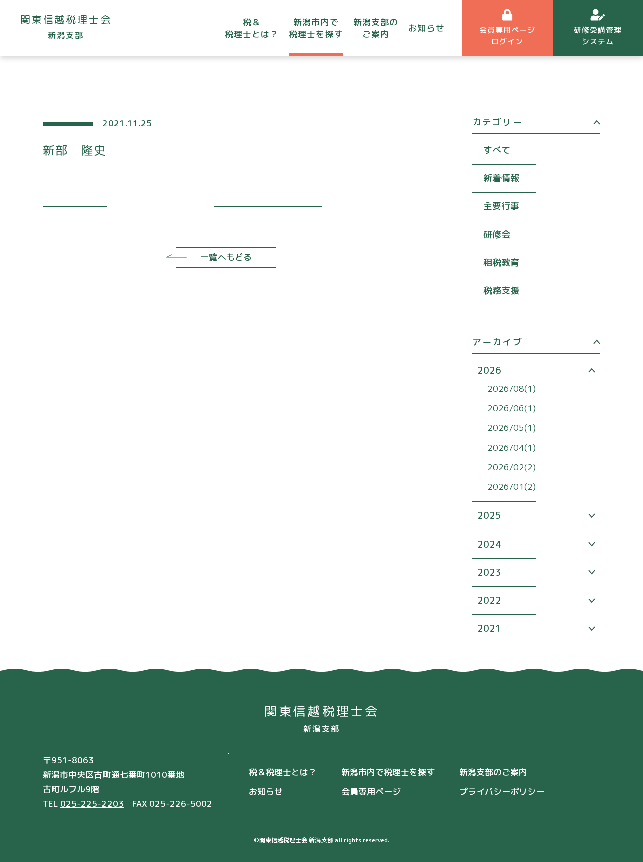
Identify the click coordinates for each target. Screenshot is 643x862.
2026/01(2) (511, 486)
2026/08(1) (511, 388)
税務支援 (501, 290)
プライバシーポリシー (502, 791)
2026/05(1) (511, 428)
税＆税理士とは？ (252, 28)
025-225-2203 (92, 803)
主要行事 (501, 206)
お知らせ (426, 28)
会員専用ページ (371, 791)
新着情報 (501, 178)
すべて (496, 150)
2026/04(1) (511, 447)
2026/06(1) (511, 408)
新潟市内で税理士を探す (316, 28)
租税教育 (501, 262)
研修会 (496, 234)
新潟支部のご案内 (375, 28)
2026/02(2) (511, 467)
